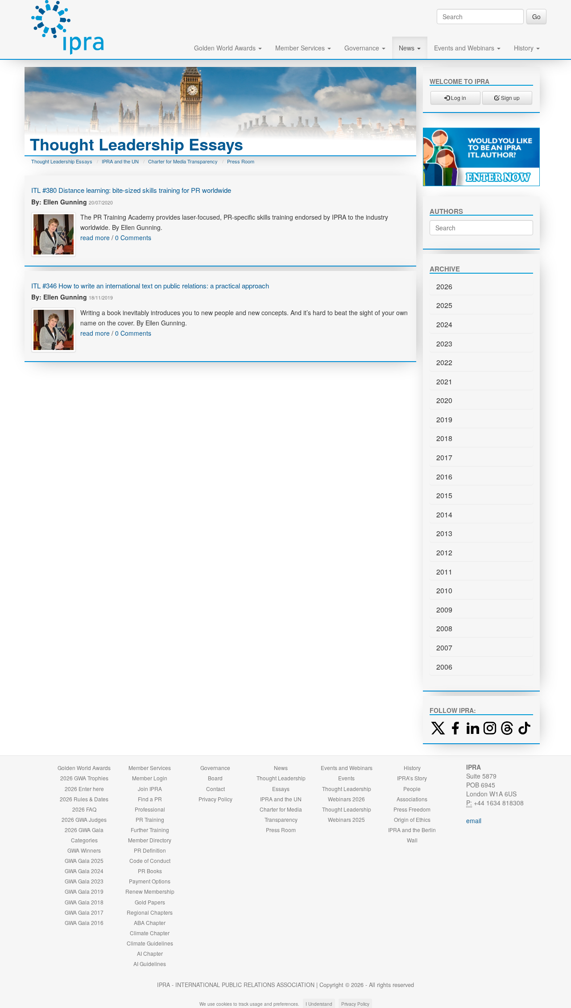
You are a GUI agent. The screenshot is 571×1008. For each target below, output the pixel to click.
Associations (412, 799)
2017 (444, 457)
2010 (444, 590)
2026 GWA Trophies (84, 778)
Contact (215, 788)
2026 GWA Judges (84, 819)
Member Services (301, 47)
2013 (444, 533)
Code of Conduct (149, 860)
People (412, 788)
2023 (444, 343)
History (524, 47)
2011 (444, 571)
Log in (458, 97)
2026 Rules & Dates (84, 799)
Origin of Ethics (412, 819)
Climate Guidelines (150, 943)
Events (346, 778)
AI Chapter (150, 953)
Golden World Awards (225, 47)
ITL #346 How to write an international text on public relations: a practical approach (150, 285)
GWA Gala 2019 (84, 891)
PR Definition (150, 850)
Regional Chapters (150, 912)
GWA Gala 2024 (84, 871)
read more (95, 237)
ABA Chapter (150, 922)
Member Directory (149, 840)
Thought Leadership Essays (61, 161)
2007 (444, 647)
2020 (444, 400)
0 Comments (133, 237)
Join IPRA (150, 788)
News (407, 47)
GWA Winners (84, 850)
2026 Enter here (84, 788)
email (473, 820)
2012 (444, 552)
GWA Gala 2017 (84, 912)
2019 (444, 419)
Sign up (510, 97)
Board (215, 778)
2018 (444, 438)
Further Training (150, 829)
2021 (444, 381)
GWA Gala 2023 (84, 881)
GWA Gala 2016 (84, 922)
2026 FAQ (84, 809)
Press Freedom (411, 809)
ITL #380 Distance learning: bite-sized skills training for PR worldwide (131, 190)
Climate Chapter (150, 933)
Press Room (240, 161)
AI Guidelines (149, 963)
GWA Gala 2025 (84, 860)
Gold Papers (150, 902)
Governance (362, 47)
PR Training (150, 819)
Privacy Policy (215, 799)
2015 (444, 495)
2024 (444, 324)
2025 (444, 305)
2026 (444, 286)
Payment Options (149, 881)
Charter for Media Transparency (183, 161)
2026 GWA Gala (84, 829)
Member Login (149, 778)
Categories (84, 840)
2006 (444, 667)
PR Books (150, 871)
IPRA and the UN (120, 161)
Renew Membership (149, 891)
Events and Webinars (465, 47)
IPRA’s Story (412, 778)
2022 (444, 362)
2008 (444, 628)
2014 (444, 514)
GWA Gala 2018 (84, 902)
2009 (444, 609)
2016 (444, 476)
